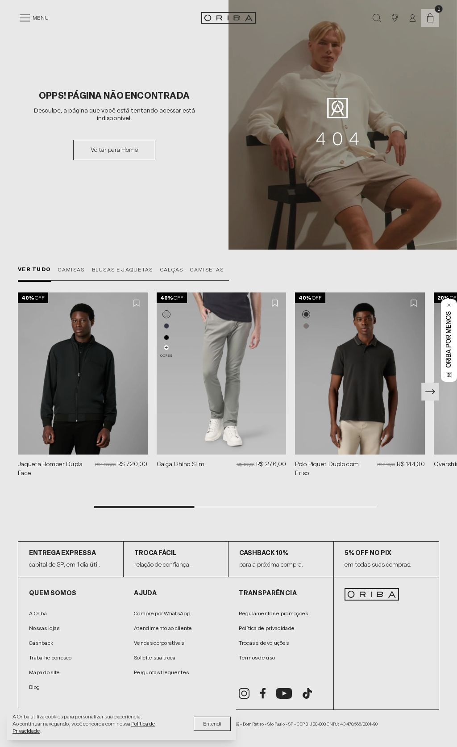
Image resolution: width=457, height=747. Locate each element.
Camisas (71, 270)
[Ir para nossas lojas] (394, 18)
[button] (166, 314)
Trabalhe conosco (50, 658)
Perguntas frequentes (161, 672)
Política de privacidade (267, 628)
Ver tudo (34, 269)
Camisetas (207, 270)
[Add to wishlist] (137, 303)
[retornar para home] (228, 18)
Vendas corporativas (159, 643)
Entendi (212, 724)
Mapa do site (44, 672)
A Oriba (38, 613)
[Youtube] (284, 693)
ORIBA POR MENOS (449, 339)
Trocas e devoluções (264, 643)
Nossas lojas (44, 628)
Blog (34, 687)
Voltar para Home (114, 150)
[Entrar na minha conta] (412, 18)
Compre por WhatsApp (162, 613)
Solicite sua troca (154, 658)
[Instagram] (244, 693)
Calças (171, 270)
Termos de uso (257, 658)
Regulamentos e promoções (273, 613)
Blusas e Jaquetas (122, 270)
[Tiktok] (307, 693)
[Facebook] (263, 693)
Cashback (41, 643)
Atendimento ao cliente (163, 628)
